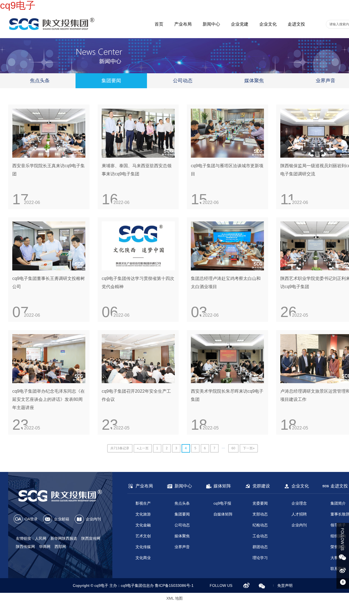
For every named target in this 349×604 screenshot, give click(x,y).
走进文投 (296, 24)
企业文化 (268, 24)
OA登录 (31, 519)
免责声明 (285, 585)
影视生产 (143, 503)
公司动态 (182, 80)
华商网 (44, 546)
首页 (159, 24)
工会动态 (260, 536)
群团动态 (260, 547)
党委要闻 (260, 503)
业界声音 (182, 547)
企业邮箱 (61, 519)
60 (233, 448)
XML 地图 (174, 598)
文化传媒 (143, 547)
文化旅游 (143, 514)
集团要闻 (111, 80)
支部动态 (260, 514)
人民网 (40, 538)
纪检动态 (260, 525)
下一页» (249, 448)
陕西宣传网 (90, 538)
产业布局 (183, 24)
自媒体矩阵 (223, 514)
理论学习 (260, 558)
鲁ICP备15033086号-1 (174, 585)
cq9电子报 (222, 503)
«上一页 (143, 448)
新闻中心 (211, 24)
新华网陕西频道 (63, 538)
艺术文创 (143, 536)
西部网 (60, 546)
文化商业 (143, 558)
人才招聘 (299, 514)
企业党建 (239, 24)
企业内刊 (93, 519)
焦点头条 (40, 80)
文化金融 (143, 525)
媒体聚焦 (254, 80)
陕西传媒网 (25, 546)
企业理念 (299, 503)
